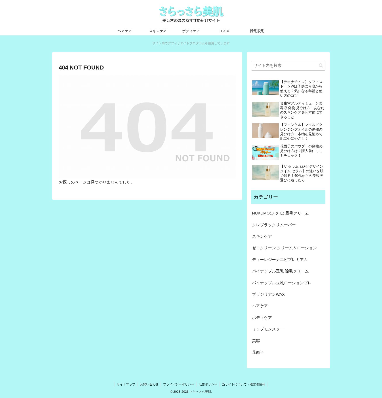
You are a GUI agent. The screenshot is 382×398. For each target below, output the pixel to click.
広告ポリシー (208, 384)
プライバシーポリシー (178, 384)
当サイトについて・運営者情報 (243, 384)
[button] (321, 65)
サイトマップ (126, 384)
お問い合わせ (149, 384)
